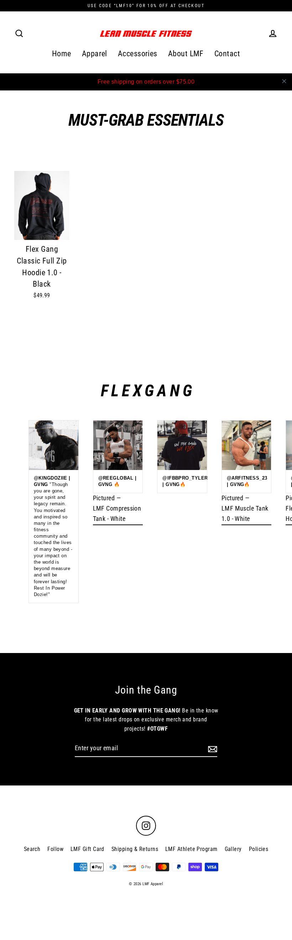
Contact (227, 53)
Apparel (94, 53)
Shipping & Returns (134, 849)
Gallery (233, 849)
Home (61, 53)
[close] (284, 81)
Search (32, 849)
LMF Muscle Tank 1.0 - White (244, 513)
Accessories (137, 53)
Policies (258, 849)
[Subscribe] (211, 748)
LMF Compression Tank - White (117, 513)
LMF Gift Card (87, 849)
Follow (55, 849)
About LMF (186, 53)
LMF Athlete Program (191, 849)
